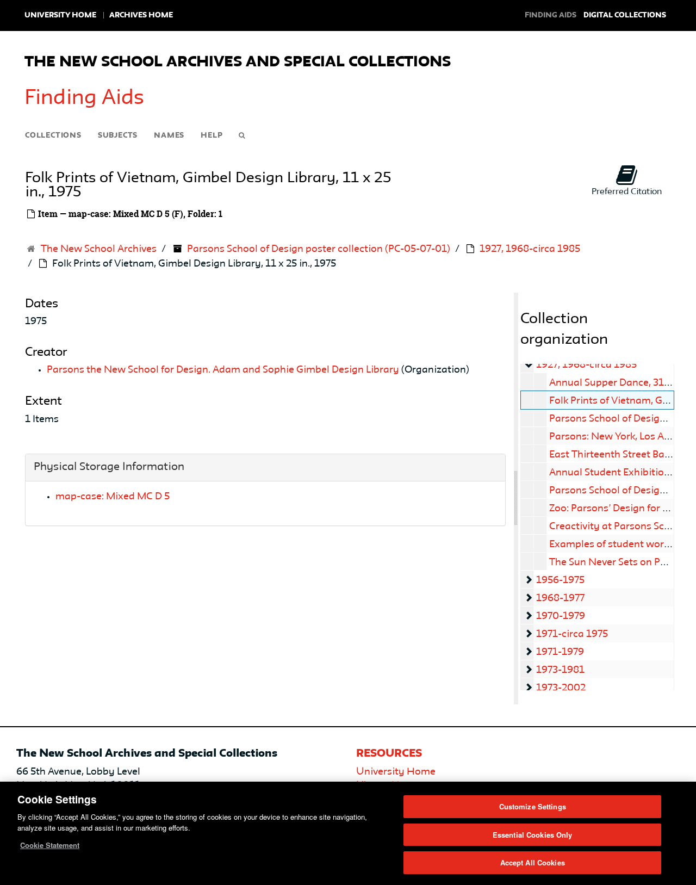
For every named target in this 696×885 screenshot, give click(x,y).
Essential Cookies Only (533, 835)
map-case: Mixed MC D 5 (112, 496)
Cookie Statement (49, 845)
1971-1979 (560, 652)
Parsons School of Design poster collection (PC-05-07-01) (318, 249)
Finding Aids (84, 98)
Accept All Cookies (532, 862)
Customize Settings (532, 806)
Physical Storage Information (109, 467)
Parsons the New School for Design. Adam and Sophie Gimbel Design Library (223, 370)
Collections (53, 135)
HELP (211, 135)
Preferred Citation (627, 192)
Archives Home (141, 15)
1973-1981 (560, 670)
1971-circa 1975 (572, 634)
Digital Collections (624, 15)
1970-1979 (560, 616)
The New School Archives (99, 249)
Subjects (118, 135)
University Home (60, 15)
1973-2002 (561, 688)
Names (169, 135)
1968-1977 (560, 598)
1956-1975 (560, 580)
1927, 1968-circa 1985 (530, 249)
